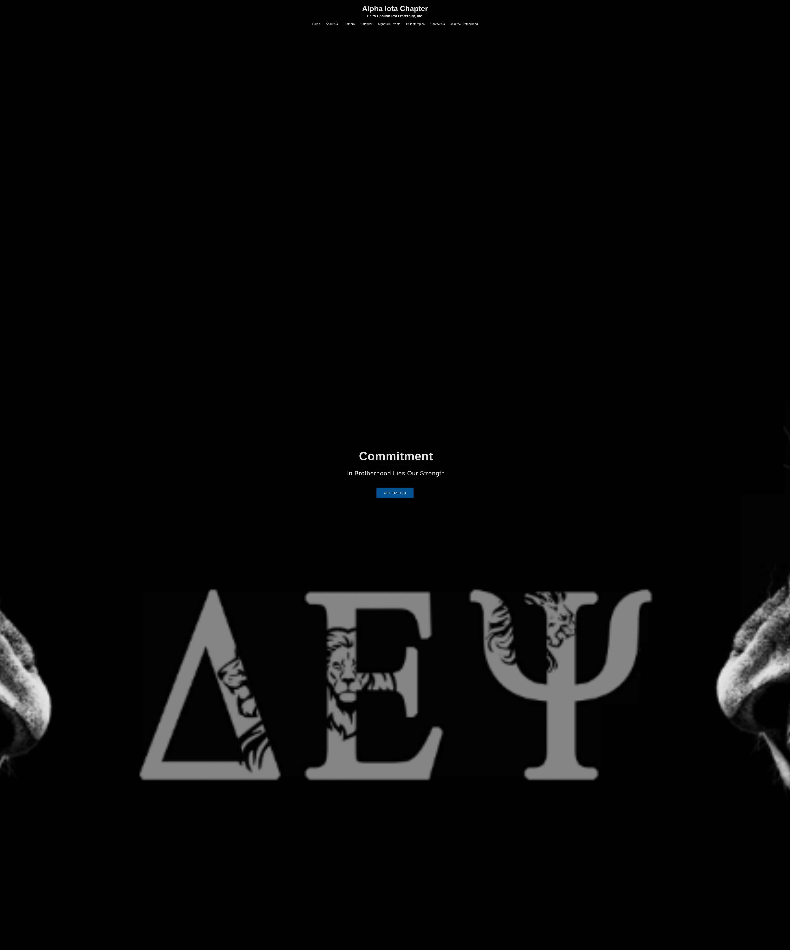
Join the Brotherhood (464, 23)
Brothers (349, 23)
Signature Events (389, 23)
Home (316, 23)
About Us (332, 23)
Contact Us (437, 23)
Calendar (366, 23)
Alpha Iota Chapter (395, 8)
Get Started (395, 493)
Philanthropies (415, 23)
